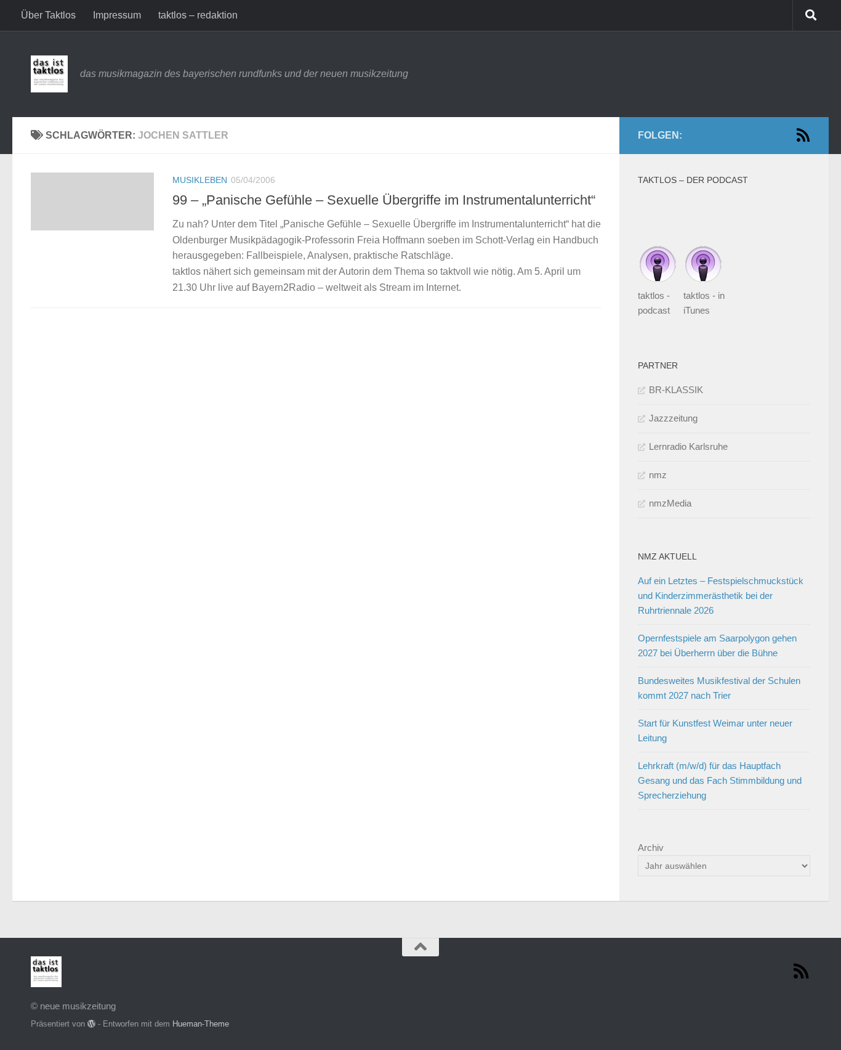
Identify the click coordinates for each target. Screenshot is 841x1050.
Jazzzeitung (673, 418)
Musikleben (199, 180)
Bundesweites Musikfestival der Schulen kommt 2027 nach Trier (719, 688)
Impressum (117, 15)
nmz (658, 475)
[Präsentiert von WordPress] (91, 1024)
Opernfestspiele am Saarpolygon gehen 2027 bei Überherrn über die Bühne (717, 645)
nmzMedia (670, 503)
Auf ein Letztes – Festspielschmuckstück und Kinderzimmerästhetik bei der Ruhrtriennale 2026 (720, 596)
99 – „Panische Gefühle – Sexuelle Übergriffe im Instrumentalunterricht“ (383, 200)
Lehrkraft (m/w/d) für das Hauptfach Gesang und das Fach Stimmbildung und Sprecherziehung (720, 780)
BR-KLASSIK (676, 390)
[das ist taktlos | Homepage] (49, 73)
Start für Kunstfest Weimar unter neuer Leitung (715, 730)
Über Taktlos (48, 15)
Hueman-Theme (200, 1023)
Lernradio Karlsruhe (688, 446)
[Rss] (802, 135)
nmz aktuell (667, 556)
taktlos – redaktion (198, 15)
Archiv (651, 847)
